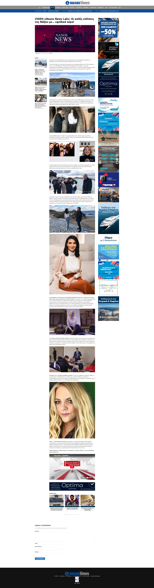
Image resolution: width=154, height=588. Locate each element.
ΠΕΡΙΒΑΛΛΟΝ (93, 7)
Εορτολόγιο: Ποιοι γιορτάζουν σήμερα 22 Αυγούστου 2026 (72, 509)
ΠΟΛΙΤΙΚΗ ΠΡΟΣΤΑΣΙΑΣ (77, 576)
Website (37, 552)
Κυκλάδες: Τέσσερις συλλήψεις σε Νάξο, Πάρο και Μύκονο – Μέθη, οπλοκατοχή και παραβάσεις (56, 509)
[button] (93, 505)
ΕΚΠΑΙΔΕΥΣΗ (101, 7)
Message (37, 531)
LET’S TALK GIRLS (113, 7)
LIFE (120, 7)
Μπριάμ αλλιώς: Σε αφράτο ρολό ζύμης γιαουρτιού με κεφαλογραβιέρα (81, 10)
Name (36, 543)
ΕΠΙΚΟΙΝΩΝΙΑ (62, 576)
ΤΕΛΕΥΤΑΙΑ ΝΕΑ (46, 7)
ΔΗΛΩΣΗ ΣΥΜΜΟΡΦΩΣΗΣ (95, 576)
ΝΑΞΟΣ (52, 7)
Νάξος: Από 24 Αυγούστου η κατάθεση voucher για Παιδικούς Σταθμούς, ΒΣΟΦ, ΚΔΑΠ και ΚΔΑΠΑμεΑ (40, 89)
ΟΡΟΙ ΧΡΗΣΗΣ (68, 576)
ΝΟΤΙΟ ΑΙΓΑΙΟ (65, 7)
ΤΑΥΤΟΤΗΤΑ (56, 576)
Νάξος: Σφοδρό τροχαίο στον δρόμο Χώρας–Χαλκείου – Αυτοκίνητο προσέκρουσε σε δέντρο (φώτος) (40, 105)
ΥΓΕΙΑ (106, 7)
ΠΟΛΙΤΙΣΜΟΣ (79, 7)
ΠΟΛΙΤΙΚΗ (72, 7)
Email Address (38, 546)
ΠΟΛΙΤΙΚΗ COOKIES (86, 576)
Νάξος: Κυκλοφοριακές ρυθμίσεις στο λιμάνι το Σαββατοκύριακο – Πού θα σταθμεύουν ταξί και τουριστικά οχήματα (40, 72)
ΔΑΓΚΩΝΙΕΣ (85, 7)
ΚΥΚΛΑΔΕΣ (58, 7)
